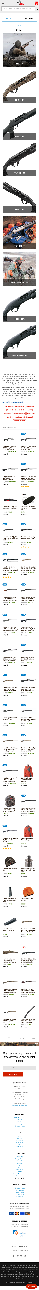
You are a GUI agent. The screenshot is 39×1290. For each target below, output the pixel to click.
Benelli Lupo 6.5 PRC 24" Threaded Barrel (10, 718)
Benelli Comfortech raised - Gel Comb (8, 929)
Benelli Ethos (19, 245)
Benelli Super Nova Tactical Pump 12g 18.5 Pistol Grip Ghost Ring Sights (28, 630)
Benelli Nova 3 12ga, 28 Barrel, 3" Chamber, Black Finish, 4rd (10, 538)
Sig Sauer (19, 1163)
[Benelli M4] (19, 123)
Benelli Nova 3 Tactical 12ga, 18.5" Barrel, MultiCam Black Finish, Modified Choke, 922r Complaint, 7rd (28, 691)
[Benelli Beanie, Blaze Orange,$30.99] (29, 892)
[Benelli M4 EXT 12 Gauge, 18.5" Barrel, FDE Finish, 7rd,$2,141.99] (10, 1012)
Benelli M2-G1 (19, 173)
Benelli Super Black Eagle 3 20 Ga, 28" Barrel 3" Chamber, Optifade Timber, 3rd (10, 750)
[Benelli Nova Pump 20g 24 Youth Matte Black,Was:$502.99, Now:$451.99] (29, 530)
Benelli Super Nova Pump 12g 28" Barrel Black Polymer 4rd (10, 840)
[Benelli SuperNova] (19, 342)
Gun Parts (19, 1140)
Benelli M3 (19, 209)
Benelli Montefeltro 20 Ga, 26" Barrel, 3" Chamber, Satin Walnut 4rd (9, 599)
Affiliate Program (19, 1126)
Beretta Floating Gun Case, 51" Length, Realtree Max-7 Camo (9, 960)
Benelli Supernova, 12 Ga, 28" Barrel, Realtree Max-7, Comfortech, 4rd (28, 930)
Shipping (19, 1122)
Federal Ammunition (19, 1174)
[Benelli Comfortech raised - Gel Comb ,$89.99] (10, 922)
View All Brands (19, 1178)
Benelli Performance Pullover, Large (27, 839)
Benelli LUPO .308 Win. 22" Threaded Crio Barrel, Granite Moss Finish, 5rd (10, 629)
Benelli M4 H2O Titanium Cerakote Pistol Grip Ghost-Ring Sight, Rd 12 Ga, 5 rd (28, 479)
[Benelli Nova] (19, 305)
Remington (19, 1176)
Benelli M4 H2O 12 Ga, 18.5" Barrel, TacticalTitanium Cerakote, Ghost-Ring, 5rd (9, 479)
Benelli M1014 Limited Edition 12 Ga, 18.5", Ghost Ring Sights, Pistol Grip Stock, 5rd (10, 569)
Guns (19, 1136)
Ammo (19, 1138)
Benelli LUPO (30, 406)
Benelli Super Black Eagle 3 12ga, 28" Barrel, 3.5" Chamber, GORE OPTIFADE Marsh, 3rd (28, 750)
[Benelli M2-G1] (19, 159)
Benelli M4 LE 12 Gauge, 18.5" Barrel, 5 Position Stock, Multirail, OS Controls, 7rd (10, 449)
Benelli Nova (19, 318)
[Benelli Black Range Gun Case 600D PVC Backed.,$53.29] (10, 500)
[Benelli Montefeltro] (19, 269)
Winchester (19, 1169)
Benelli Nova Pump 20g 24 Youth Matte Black (28, 537)
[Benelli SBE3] (19, 50)
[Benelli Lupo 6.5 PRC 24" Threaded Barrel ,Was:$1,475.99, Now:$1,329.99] (10, 711)
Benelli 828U (9, 406)
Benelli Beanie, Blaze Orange (27, 899)
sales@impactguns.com (20, 1105)
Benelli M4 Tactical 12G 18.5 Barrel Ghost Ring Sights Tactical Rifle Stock (9, 660)
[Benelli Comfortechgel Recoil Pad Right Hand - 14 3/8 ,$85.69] (10, 892)
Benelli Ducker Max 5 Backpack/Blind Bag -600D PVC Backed (9, 809)
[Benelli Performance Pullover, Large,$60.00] (29, 831)
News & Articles (19, 1117)
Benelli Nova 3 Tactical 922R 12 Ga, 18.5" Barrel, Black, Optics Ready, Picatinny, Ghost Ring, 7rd (28, 1022)
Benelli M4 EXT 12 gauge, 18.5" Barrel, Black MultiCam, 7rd (28, 448)
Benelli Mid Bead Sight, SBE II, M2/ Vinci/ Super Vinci (28, 870)
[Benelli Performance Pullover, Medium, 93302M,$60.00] (29, 771)
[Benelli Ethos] (19, 232)
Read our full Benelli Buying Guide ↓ (13, 402)
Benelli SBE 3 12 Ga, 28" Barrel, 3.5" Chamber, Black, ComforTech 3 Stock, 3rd (28, 599)
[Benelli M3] (19, 196)
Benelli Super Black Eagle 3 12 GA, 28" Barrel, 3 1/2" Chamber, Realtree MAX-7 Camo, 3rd (28, 569)
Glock (19, 1167)
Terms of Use (19, 1192)
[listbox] (14, 427)
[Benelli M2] (19, 86)
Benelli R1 (10, 417)
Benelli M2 (19, 100)
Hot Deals (19, 1147)
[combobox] (18, 8)
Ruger (19, 1165)
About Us (19, 1119)
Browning (19, 1157)
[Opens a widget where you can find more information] (31, 1286)
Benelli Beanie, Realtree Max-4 (10, 869)
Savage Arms (19, 1159)
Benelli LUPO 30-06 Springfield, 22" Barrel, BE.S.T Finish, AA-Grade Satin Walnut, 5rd (28, 991)
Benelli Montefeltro (19, 282)
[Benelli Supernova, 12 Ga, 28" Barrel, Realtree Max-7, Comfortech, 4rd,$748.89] (29, 922)
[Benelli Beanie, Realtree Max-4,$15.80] (10, 862)
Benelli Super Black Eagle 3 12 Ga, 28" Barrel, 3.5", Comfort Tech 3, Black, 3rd (28, 810)
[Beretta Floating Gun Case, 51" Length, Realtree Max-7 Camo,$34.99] (10, 952)
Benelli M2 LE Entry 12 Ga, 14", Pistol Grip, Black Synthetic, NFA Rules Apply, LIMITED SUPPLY (28, 961)
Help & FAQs (20, 1190)
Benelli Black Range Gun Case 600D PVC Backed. (10, 507)
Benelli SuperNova (19, 355)
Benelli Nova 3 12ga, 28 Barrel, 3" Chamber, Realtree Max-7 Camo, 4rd (10, 690)
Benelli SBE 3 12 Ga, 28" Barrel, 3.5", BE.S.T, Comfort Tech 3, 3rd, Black (10, 780)
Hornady (19, 1161)
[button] (19, 18)
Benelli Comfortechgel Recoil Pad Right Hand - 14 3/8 (10, 900)
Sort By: (5, 428)
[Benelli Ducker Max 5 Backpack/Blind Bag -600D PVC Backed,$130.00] (10, 801)
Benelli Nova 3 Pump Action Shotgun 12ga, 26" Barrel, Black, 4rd (28, 719)
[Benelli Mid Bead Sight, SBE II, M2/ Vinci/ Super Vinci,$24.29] (29, 862)
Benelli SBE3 (19, 63)
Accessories (20, 1142)
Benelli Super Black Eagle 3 (23, 417)
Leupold (19, 1172)
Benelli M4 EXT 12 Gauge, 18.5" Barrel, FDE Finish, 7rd (10, 1021)
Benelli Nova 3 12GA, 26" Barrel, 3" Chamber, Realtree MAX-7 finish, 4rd (10, 991)
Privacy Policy (19, 1194)
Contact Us (19, 1197)
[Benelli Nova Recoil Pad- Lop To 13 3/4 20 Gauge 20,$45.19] (29, 500)
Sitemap (19, 1124)
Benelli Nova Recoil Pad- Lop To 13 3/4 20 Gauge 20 (28, 508)
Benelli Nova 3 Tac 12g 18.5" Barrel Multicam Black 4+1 (28, 659)
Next (33, 1039)
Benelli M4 (19, 136)
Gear (19, 1144)
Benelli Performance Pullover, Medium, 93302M (27, 779)
